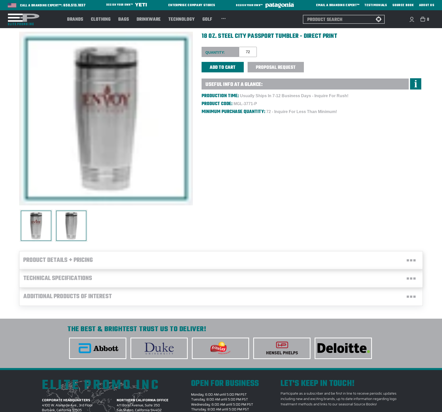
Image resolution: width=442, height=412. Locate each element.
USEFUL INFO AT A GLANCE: (234, 84)
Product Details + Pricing (58, 260)
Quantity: (215, 52)
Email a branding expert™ (338, 5)
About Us (426, 5)
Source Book (403, 5)
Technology (181, 20)
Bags (123, 20)
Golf (207, 20)
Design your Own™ (120, 5)
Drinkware (149, 20)
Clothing (100, 20)
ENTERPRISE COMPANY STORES (191, 5)
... (223, 17)
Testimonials (375, 5)
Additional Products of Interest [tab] (67, 296)
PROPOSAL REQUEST (276, 67)
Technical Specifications (57, 278)
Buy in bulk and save (319, 64)
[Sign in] (412, 19)
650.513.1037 (74, 5)
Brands (75, 20)
